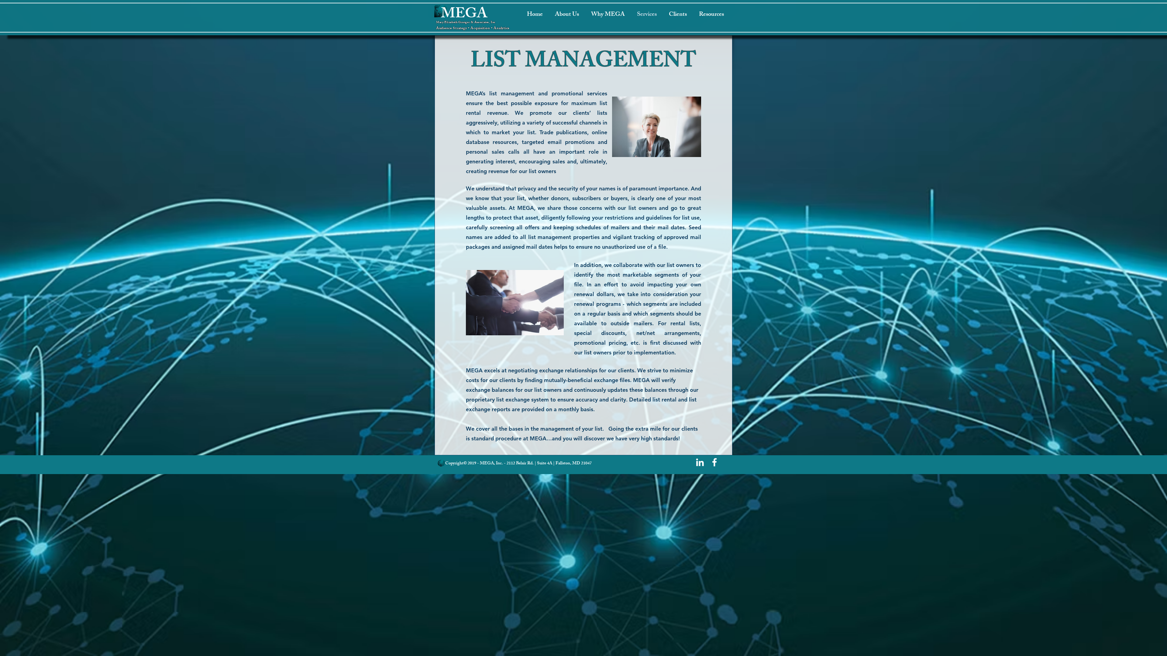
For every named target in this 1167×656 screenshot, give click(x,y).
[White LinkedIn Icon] (699, 462)
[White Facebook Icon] (714, 462)
